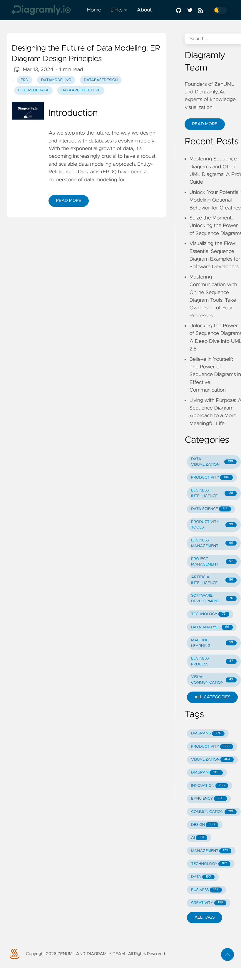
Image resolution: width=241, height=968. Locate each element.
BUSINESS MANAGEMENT (212, 543)
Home (94, 10)
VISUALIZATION (210, 759)
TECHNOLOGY (208, 614)
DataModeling (56, 80)
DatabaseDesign (101, 80)
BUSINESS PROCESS (212, 661)
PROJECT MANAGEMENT (212, 561)
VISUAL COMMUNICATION (212, 680)
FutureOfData (33, 90)
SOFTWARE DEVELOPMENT (212, 598)
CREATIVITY (207, 903)
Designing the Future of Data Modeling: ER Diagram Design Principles (86, 54)
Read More (68, 201)
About (144, 10)
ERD (25, 80)
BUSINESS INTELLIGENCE (212, 493)
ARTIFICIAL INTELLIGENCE (212, 580)
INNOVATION (208, 786)
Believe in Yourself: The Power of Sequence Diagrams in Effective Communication (215, 375)
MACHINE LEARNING (212, 643)
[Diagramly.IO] (44, 10)
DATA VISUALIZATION (212, 462)
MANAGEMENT (209, 851)
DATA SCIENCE (209, 509)
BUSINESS (204, 890)
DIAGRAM (205, 772)
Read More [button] (204, 124)
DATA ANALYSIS (210, 627)
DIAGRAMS (206, 733)
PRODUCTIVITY (210, 477)
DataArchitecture (81, 90)
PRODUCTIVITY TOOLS (212, 524)
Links (117, 10)
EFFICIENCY (207, 799)
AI (197, 838)
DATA (201, 877)
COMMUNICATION (212, 812)
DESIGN (203, 825)
